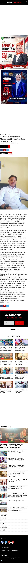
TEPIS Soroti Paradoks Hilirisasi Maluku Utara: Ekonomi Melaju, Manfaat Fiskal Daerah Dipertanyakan (16, 474)
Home (1, 134)
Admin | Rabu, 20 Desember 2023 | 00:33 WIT (9, 143)
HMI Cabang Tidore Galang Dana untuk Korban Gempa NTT (6, 349)
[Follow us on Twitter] (6, 542)
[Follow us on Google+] (9, 542)
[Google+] (4, 150)
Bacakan (4, 153)
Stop (10, 153)
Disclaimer (14, 550)
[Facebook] (1, 150)
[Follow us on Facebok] (2, 542)
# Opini (2, 524)
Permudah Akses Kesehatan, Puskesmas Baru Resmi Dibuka (20, 349)
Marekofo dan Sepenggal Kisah (15, 500)
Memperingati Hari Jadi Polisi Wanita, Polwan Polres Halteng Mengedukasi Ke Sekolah (15, 466)
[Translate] (9, 146)
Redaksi (3, 550)
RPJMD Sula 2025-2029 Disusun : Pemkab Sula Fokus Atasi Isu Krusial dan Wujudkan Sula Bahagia (17, 509)
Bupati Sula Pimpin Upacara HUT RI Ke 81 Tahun (6, 391)
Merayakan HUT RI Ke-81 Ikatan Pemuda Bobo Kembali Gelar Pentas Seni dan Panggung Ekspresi (6, 364)
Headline (5, 134)
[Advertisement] (14, 15)
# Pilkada (3, 527)
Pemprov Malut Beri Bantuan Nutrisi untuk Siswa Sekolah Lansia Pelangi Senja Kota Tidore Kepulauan (17, 495)
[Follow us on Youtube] (12, 542)
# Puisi (2, 530)
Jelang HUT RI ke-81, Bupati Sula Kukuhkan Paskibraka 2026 (21, 392)
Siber (8, 550)
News (9, 134)
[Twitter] (7, 150)
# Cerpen (3, 518)
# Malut (2, 521)
